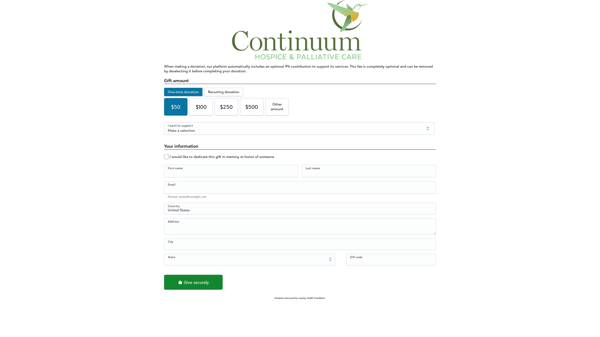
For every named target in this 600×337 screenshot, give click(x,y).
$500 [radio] (251, 107)
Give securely (196, 282)
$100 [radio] (201, 107)
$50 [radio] (175, 107)
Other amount (277, 106)
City (171, 241)
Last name (313, 168)
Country (174, 206)
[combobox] (300, 211)
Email (171, 184)
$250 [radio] (226, 107)
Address (173, 221)
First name (175, 168)
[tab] (183, 92)
